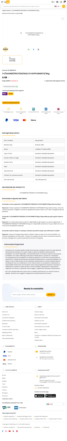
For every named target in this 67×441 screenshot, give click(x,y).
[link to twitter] (38, 50)
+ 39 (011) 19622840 (43, 388)
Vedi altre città (7, 399)
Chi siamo (37, 427)
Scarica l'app (39, 312)
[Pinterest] (17, 431)
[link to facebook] (33, 50)
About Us (5, 312)
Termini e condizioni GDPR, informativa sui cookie (48, 336)
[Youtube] (11, 431)
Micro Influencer (7, 335)
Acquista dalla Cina (40, 419)
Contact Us (5, 315)
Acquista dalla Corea (26, 419)
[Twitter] (14, 431)
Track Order (6, 326)
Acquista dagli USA (8, 416)
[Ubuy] (7, 2)
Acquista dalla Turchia (55, 419)
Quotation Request (8, 318)
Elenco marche (39, 315)
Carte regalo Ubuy (40, 329)
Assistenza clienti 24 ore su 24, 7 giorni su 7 (50, 376)
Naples (4, 381)
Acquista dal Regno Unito (24, 416)
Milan (3, 378)
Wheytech (5, 13)
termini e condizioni (9, 427)
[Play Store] (50, 396)
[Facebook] (3, 431)
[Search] (63, 6)
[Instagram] (7, 431)
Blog (36, 332)
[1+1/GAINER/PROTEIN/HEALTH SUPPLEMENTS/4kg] (33, 34)
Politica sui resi (39, 321)
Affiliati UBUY (39, 340)
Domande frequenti (41, 324)
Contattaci (46, 427)
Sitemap (4, 324)
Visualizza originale (15, 13)
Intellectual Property (8, 321)
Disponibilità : (6, 81)
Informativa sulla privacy (24, 427)
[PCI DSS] (6, 407)
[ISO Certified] (19, 407)
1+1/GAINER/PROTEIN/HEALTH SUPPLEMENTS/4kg (25, 10)
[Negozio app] (40, 396)
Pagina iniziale (6, 10)
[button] (53, 2)
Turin (3, 384)
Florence (5, 396)
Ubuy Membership (8, 338)
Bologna (5, 393)
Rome (4, 375)
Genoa (4, 390)
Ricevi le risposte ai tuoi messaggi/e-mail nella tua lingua (50, 381)
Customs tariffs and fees (10, 329)
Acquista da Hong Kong (10, 419)
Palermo (5, 387)
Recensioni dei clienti (41, 318)
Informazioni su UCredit (42, 326)
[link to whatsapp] (28, 50)
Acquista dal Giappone (41, 416)
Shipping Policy (7, 332)
